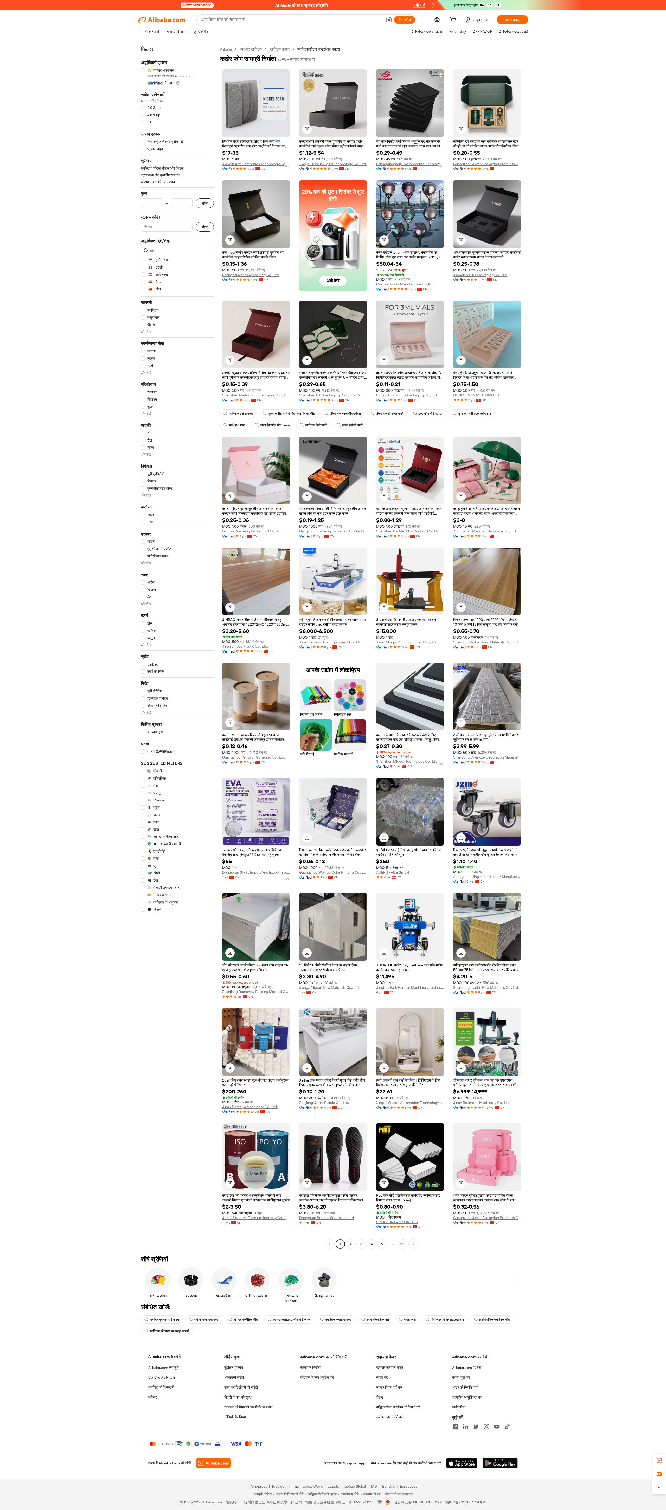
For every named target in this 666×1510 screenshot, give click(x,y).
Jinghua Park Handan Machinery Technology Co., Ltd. (410, 987)
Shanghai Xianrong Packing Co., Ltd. (250, 275)
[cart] (454, 20)
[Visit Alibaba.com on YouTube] (497, 1427)
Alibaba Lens (169, 1463)
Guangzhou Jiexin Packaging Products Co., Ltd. (487, 164)
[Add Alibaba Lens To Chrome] (213, 1463)
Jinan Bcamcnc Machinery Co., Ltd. (481, 1103)
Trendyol (388, 1486)
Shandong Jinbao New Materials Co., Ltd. (485, 642)
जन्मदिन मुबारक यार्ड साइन (164, 1319)
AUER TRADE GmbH (392, 872)
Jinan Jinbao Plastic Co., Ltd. (245, 646)
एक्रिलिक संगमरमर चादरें (389, 413)
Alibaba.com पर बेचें (466, 1367)
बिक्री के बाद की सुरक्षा (238, 1397)
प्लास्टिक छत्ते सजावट (241, 413)
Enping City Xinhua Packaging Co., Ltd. (407, 395)
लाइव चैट (382, 1377)
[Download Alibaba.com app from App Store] (461, 1463)
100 (403, 1244)
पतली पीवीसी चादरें (352, 425)
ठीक (204, 203)
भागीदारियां (458, 1407)
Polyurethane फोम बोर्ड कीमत (291, 1319)
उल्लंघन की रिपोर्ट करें (389, 1417)
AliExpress (259, 1486)
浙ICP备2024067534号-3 (465, 1502)
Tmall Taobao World (307, 1486)
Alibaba (226, 49)
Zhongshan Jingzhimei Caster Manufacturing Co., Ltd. (487, 876)
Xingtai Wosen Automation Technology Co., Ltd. (410, 1103)
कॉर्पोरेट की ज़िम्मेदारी (161, 1387)
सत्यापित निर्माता (310, 1367)
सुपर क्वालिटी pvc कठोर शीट (474, 413)
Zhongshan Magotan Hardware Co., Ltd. (485, 531)
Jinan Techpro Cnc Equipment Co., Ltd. (330, 642)
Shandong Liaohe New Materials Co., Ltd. (486, 987)
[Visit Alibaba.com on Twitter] (476, 1427)
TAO (373, 1486)
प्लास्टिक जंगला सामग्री (338, 1319)
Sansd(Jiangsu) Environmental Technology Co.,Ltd (410, 164)
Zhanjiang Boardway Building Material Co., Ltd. (256, 992)
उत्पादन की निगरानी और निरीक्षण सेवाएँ (248, 1407)
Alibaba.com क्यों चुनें (163, 1367)
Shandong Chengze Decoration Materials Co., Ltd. (487, 757)
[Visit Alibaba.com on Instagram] (486, 1427)
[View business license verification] (379, 1502)
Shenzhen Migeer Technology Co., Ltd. (407, 761)
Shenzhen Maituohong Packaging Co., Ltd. (256, 395)
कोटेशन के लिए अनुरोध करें (317, 1377)
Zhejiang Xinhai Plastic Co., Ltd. (324, 1103)
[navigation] (177, 647)
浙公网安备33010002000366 (418, 1502)
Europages (408, 1486)
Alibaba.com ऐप (383, 1463)
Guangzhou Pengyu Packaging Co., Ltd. (253, 757)
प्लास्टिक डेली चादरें (316, 425)
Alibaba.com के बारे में (164, 1356)
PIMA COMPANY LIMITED (397, 1222)
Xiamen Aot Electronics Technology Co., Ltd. (256, 164)
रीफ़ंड (379, 1397)
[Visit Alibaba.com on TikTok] (507, 1427)
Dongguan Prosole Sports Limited (326, 1218)
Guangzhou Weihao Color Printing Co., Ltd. (333, 872)
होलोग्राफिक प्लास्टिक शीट (494, 1319)
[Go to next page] (413, 1244)
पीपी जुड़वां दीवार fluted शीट (447, 1319)
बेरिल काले (410, 1319)
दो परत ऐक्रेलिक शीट (246, 1319)
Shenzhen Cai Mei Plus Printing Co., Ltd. (408, 531)
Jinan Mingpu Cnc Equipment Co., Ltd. (407, 642)
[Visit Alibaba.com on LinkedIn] (466, 1427)
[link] (659, 1460)
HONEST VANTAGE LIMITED (476, 395)
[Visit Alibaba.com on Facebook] (455, 1427)
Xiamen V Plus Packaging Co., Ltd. (480, 275)
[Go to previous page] (330, 1244)
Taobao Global (354, 1486)
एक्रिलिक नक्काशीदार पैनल (345, 413)
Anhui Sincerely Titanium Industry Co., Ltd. (256, 1218)
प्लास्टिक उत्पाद (280, 49)
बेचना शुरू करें (461, 1377)
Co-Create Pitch (161, 1377)
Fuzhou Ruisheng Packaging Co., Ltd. (251, 531)
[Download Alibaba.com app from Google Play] (500, 1463)
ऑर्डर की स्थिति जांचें (465, 1387)
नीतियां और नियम (235, 1417)
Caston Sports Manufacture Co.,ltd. (404, 284)
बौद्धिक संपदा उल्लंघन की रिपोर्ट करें (398, 1407)
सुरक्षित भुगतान (233, 1367)
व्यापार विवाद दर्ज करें (389, 1387)
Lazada (333, 1486)
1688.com (279, 1486)
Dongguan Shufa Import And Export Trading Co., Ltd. (256, 872)
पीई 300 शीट (237, 425)
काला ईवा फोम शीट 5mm (275, 425)
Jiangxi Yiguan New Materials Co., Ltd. (329, 987)
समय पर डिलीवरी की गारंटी (241, 1387)
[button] (389, 20)
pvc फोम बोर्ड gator (430, 413)
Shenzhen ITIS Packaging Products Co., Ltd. (333, 395)
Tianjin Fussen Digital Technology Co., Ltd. (333, 164)
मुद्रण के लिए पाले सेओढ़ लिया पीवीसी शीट (291, 413)
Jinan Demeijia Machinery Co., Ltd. (250, 1107)
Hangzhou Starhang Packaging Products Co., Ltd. (333, 531)
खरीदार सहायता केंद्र (389, 1367)
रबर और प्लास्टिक (251, 49)
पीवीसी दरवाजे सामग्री (206, 1319)
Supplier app (354, 1463)
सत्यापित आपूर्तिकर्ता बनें (467, 1397)
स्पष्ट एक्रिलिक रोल (378, 1319)
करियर (152, 1397)
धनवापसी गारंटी (234, 1377)
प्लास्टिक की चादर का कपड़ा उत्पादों (169, 1331)
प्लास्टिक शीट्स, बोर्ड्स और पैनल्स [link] (318, 49)
